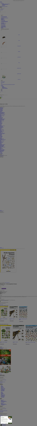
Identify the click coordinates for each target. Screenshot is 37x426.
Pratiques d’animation (3, 81)
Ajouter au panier (4, 288)
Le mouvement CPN (4, 16)
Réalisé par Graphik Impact (3, 425)
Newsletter (1, 1)
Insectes (19, 40)
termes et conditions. (4, 408)
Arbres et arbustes (2, 387)
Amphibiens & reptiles (19, 73)
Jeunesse (2, 400)
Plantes (19, 62)
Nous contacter (1, 411)
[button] (1, 304)
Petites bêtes (2, 386)
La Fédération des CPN (4, 21)
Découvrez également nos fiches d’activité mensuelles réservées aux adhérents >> (8, 84)
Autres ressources (2, 397)
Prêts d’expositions (2, 82)
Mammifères (19, 51)
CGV (1, 424)
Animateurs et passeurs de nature (4, 401)
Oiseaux (19, 34)
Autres (1, 83)
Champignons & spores (3, 388)
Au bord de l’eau (19, 79)
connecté (3, 300)
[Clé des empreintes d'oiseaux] (8, 272)
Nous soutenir (1, 2)
